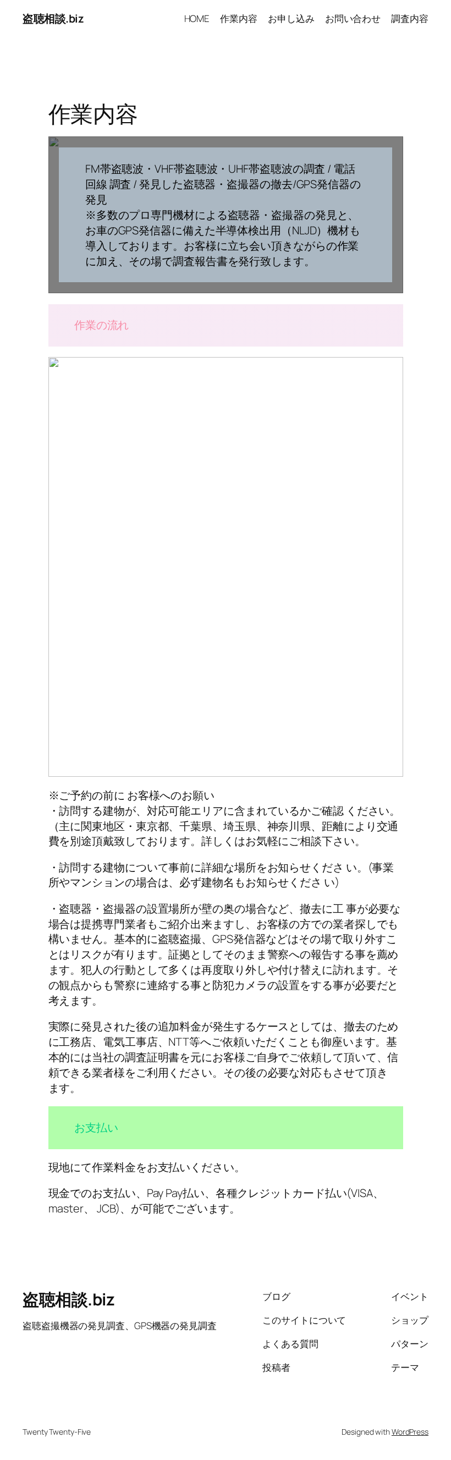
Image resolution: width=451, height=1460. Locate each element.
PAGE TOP (431, 1405)
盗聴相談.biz (53, 18)
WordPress (410, 1431)
